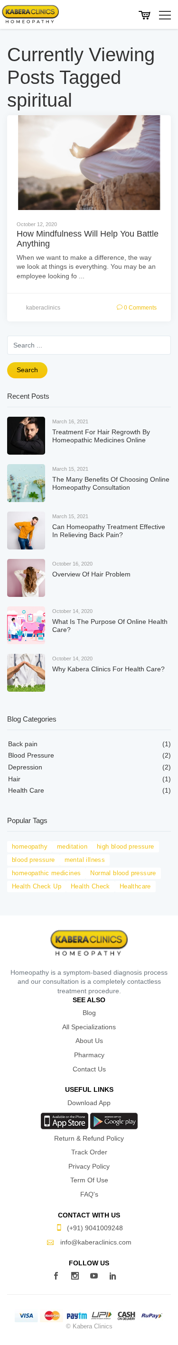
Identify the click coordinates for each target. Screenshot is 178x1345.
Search (27, 370)
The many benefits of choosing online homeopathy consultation (110, 483)
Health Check (90, 886)
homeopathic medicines (46, 873)
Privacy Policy (89, 1166)
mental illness (85, 859)
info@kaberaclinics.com (94, 1242)
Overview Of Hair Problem (91, 574)
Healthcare (135, 886)
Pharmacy (89, 1055)
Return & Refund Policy (89, 1138)
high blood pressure (125, 846)
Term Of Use (89, 1180)
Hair (14, 779)
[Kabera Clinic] (89, 942)
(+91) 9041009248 (95, 1228)
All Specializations (89, 1027)
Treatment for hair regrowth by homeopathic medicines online (101, 436)
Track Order (89, 1152)
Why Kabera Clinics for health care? (108, 669)
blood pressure (33, 859)
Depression (25, 767)
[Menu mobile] (165, 16)
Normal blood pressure (123, 873)
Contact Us (89, 1069)
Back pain (22, 744)
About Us (89, 1040)
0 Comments (139, 307)
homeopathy (29, 846)
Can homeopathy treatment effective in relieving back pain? (108, 531)
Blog (89, 1012)
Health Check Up (36, 886)
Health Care (26, 790)
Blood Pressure (31, 755)
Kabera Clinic (30, 14)
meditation (72, 846)
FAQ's (89, 1194)
